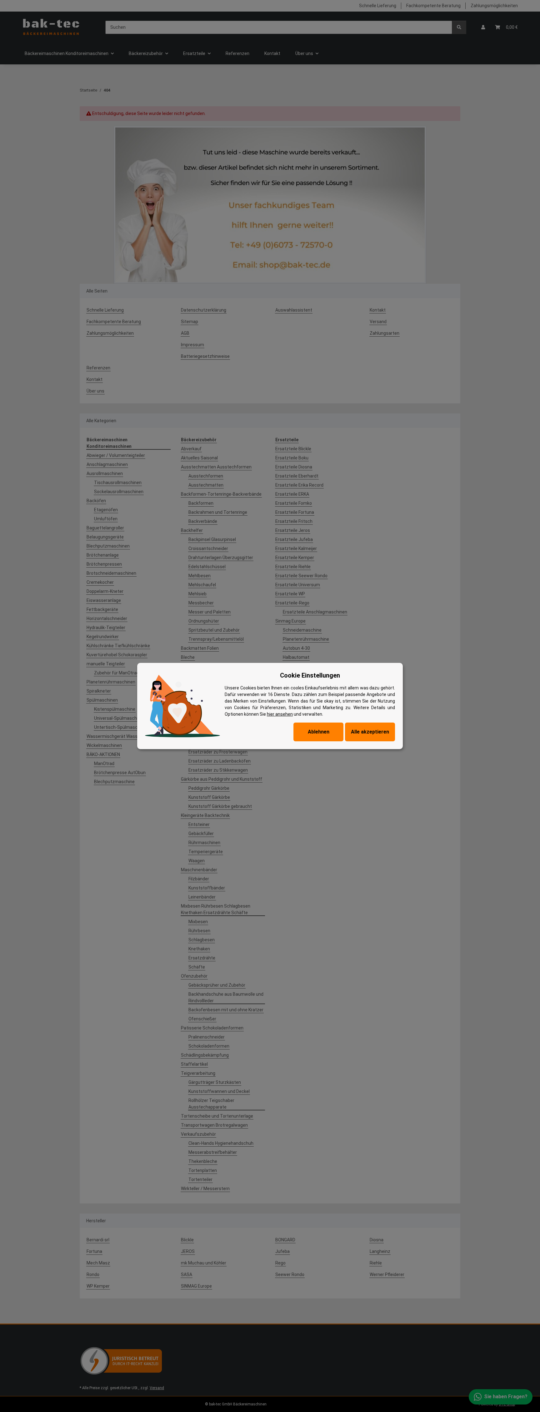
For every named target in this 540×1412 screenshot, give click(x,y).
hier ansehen (280, 714)
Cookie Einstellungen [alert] (310, 675)
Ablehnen (318, 732)
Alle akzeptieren (370, 732)
